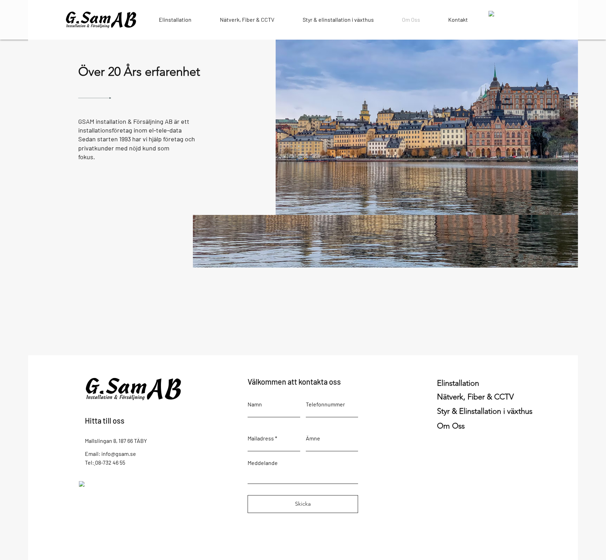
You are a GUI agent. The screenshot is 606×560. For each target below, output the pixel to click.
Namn (255, 404)
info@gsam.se (118, 453)
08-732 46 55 (110, 462)
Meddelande (263, 463)
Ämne (313, 438)
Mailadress (261, 438)
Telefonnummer (325, 404)
